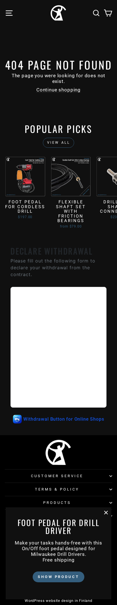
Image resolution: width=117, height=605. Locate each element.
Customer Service (57, 476)
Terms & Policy (57, 489)
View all (58, 143)
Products (57, 502)
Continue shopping (58, 90)
